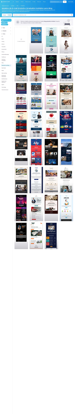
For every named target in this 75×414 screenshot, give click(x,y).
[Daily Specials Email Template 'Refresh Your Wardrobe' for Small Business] (66, 40)
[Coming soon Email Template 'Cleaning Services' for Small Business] (66, 208)
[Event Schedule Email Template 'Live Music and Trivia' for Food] (21, 124)
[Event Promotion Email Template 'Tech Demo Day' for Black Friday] (51, 68)
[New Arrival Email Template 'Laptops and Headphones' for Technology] (51, 152)
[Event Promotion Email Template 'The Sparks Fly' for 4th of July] (66, 124)
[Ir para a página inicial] (5, 2)
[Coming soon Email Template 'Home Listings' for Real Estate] (36, 236)
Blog (17, 5)
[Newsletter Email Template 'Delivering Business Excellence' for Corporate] (36, 124)
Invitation (12, 5)
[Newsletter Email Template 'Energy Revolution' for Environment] (66, 152)
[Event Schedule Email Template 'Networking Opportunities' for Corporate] (51, 236)
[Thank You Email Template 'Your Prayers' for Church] (51, 208)
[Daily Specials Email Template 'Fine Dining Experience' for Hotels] (51, 180)
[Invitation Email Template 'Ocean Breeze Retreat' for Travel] (66, 180)
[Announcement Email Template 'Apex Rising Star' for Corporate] (36, 180)
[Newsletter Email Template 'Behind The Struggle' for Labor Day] (36, 96)
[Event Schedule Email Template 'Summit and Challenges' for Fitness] (36, 68)
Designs (4, 15)
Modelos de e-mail (5, 5)
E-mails (9, 15)
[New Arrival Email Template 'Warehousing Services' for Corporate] (21, 96)
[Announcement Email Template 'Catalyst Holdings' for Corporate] (21, 68)
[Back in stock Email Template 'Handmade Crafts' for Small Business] (21, 152)
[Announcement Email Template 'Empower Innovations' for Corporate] (51, 40)
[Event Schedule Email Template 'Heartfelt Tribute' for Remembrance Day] (51, 124)
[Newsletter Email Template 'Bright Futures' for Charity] (66, 68)
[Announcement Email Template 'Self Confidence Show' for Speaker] (21, 236)
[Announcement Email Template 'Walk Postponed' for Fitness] (36, 40)
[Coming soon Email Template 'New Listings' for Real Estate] (21, 180)
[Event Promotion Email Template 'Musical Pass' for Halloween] (21, 208)
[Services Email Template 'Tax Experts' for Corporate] (36, 208)
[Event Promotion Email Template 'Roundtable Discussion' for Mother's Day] (51, 96)
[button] (10, 27)
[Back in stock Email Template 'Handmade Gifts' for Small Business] (66, 96)
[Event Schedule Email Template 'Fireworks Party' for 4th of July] (36, 152)
